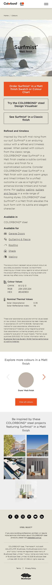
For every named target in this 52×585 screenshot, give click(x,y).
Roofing (13, 245)
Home (6, 15)
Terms (18, 568)
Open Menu (46, 4)
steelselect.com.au (34, 538)
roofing (20, 189)
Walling (13, 256)
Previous (8, 377)
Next (43, 377)
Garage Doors (17, 233)
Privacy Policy (30, 568)
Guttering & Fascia (19, 239)
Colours (14, 15)
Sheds (12, 250)
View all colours (26, 402)
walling (30, 189)
